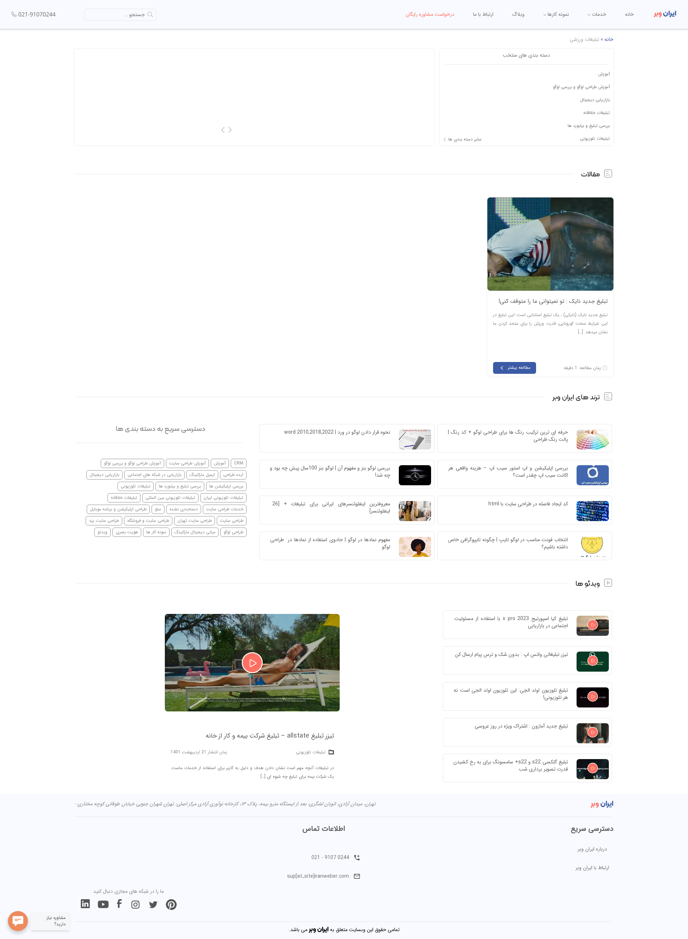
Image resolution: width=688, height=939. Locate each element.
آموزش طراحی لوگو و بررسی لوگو (581, 87)
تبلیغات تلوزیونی (595, 138)
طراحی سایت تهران (194, 520)
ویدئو (102, 532)
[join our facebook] (119, 904)
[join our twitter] (153, 904)
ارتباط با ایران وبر (592, 867)
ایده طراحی (233, 474)
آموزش (604, 74)
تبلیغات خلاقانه (596, 112)
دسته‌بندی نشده (183, 509)
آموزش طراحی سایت (187, 463)
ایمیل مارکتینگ (202, 474)
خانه (629, 14)
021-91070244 (37, 14)
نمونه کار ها (156, 532)
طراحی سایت (231, 520)
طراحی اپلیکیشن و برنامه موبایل (118, 509)
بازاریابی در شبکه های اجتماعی (154, 474)
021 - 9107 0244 (330, 857)
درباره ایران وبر (592, 849)
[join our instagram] (135, 904)
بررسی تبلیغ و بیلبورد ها (589, 125)
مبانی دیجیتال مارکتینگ (195, 532)
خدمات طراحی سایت (224, 509)
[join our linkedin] (85, 904)
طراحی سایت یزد (104, 520)
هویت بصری (127, 532)
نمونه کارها (557, 14)
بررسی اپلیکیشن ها (226, 486)
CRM (238, 463)
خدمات (598, 14)
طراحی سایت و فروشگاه (148, 520)
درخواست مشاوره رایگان (430, 14)
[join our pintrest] (171, 904)
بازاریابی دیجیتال (595, 99)
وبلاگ (518, 14)
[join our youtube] (103, 904)
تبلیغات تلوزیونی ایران (223, 497)
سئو (158, 509)
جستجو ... (134, 15)
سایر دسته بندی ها (465, 139)
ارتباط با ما (483, 14)
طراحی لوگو (233, 532)
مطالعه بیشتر (519, 367)
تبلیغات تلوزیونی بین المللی (170, 497)
